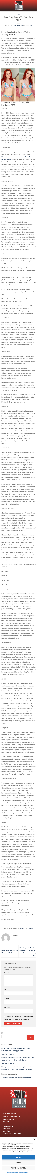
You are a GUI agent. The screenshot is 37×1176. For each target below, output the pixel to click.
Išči (2, 1033)
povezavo (30, 928)
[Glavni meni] (2, 5)
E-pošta (6, 998)
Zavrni (18, 1162)
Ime (5, 989)
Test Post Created (7, 1054)
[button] (34, 1139)
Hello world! (26, 1077)
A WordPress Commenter (10, 1077)
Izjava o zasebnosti (24, 1172)
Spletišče (7, 1007)
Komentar (7, 973)
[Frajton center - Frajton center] (19, 6)
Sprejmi (18, 1157)
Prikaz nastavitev (18, 1168)
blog (18, 14)
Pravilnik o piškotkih (12, 1172)
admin (30, 25)
